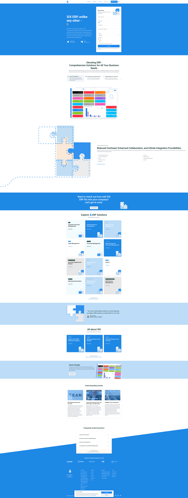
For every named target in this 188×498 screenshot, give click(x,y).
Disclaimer (113, 476)
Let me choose (93, 495)
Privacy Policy (103, 48)
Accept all (106, 492)
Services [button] (100, 1)
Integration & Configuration (106, 473)
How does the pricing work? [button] (84, 442)
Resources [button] (106, 1)
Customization (104, 476)
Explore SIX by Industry (101, 164)
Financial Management (84, 481)
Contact (92, 475)
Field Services (83, 489)
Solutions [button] (88, 1)
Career (92, 473)
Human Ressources (84, 473)
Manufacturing (83, 487)
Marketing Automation (84, 486)
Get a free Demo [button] (94, 207)
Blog (91, 479)
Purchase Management (84, 478)
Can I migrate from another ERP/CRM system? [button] (88, 445)
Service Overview (104, 478)
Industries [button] (94, 1)
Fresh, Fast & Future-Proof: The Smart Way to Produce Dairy (93, 403)
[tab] (75, 78)
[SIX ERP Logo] (67, 2)
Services (92, 476)
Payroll (82, 484)
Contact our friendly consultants (93, 451)
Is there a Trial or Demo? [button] (84, 434)
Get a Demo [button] (72, 373)
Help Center (93, 478)
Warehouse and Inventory (85, 479)
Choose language (69, 474)
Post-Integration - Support (106, 475)
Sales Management (84, 476)
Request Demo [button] (114, 1)
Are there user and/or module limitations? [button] (87, 438)
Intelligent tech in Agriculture (112, 402)
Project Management (84, 475)
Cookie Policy (114, 475)
